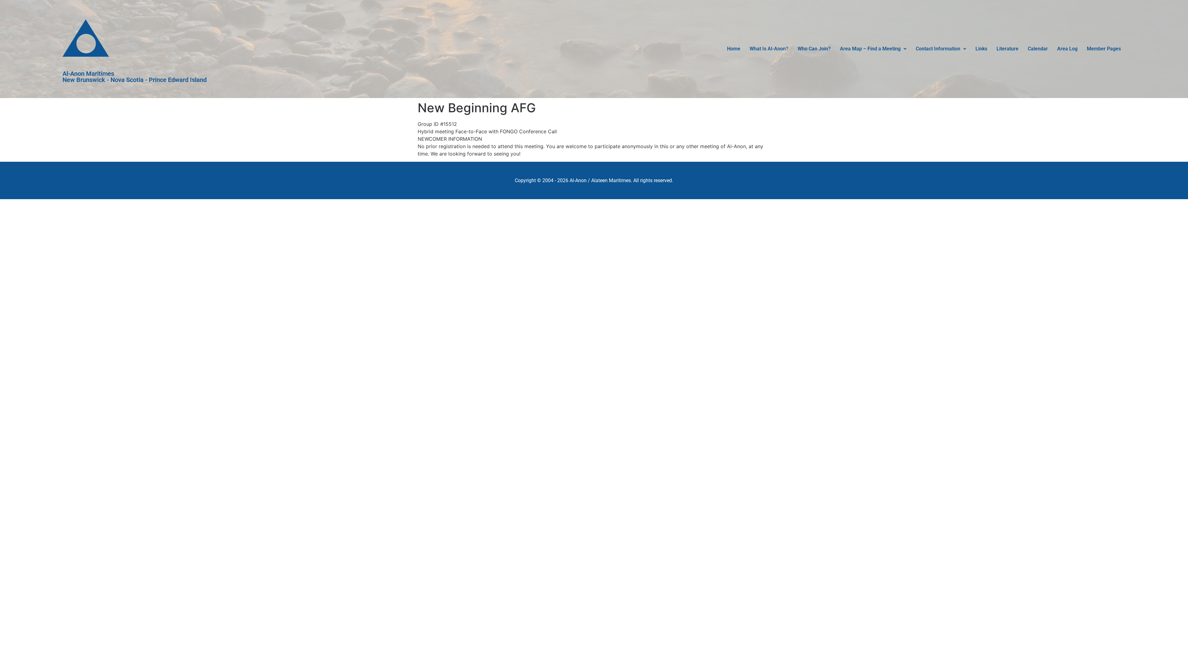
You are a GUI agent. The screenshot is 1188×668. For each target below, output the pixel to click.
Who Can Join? (814, 49)
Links (981, 49)
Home (733, 49)
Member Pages (1104, 49)
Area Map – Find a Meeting (870, 49)
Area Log (1067, 49)
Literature (1007, 49)
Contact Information (938, 49)
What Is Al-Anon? (769, 49)
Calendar (1038, 49)
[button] (873, 49)
